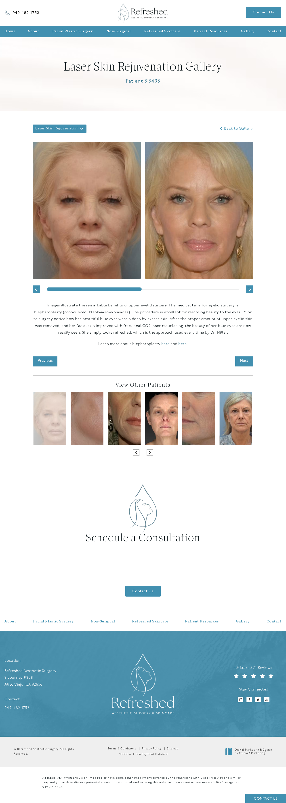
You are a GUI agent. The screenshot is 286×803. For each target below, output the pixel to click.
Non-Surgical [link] (118, 31)
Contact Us (263, 12)
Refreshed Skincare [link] (162, 31)
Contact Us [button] (266, 799)
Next (244, 361)
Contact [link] (274, 31)
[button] (36, 289)
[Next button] (150, 452)
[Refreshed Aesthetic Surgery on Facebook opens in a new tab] (249, 699)
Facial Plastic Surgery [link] (72, 31)
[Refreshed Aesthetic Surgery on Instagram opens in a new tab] (240, 699)
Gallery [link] (247, 31)
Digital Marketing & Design (253, 752)
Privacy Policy (152, 748)
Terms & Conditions (122, 748)
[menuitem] (11, 31)
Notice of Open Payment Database (144, 754)
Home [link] (9, 31)
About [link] (33, 31)
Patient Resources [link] (211, 31)
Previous (45, 361)
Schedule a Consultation (143, 538)
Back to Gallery (238, 129)
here (165, 344)
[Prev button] (136, 452)
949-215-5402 (52, 787)
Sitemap (173, 748)
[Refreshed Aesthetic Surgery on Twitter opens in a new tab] (258, 699)
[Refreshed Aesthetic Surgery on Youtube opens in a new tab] (266, 699)
